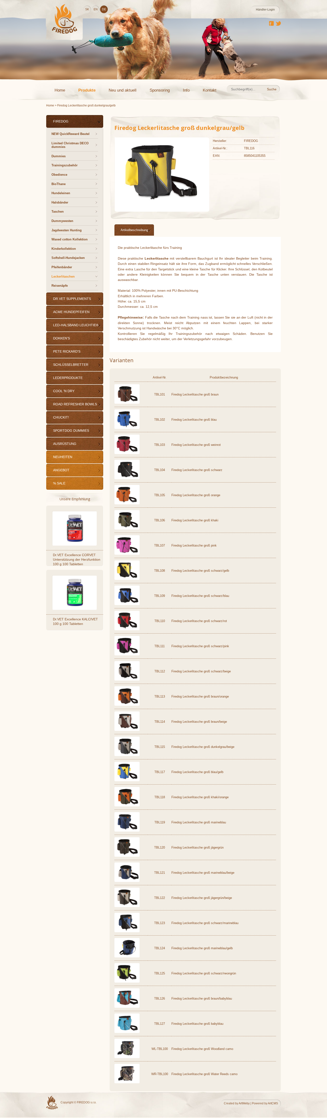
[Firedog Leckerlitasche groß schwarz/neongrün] (127, 981)
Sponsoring (160, 90)
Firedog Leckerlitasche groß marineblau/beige (202, 872)
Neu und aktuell (122, 90)
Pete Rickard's (66, 351)
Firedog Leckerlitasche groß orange (195, 495)
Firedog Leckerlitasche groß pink (194, 545)
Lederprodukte (68, 378)
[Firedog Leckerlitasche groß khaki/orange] (127, 805)
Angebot (61, 470)
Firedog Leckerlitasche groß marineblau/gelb (202, 948)
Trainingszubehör (64, 165)
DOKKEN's (61, 338)
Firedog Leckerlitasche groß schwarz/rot (199, 621)
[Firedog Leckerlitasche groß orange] (127, 503)
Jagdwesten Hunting (66, 230)
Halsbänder (59, 202)
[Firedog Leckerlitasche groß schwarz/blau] (127, 604)
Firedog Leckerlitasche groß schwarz (196, 470)
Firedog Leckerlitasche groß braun (195, 394)
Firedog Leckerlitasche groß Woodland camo (202, 1049)
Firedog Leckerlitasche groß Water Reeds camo (204, 1074)
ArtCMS (273, 1103)
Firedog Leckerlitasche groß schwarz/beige (201, 671)
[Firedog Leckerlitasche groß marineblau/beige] (127, 881)
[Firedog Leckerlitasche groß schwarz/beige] (127, 679)
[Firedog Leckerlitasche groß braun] (127, 402)
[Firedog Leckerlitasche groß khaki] (127, 528)
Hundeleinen (60, 193)
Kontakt (209, 90)
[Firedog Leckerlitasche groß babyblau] (127, 1032)
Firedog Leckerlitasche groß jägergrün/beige (201, 898)
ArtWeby (244, 1103)
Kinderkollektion (63, 248)
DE (104, 9)
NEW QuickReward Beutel (70, 134)
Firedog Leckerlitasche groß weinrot (196, 445)
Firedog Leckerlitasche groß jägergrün (197, 847)
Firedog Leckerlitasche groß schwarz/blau (200, 596)
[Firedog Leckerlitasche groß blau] (127, 428)
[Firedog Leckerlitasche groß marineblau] (127, 830)
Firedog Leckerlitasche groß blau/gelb (197, 772)
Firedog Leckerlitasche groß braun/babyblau (201, 998)
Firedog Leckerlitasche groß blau (194, 419)
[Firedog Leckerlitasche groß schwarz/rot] (127, 629)
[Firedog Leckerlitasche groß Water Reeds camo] (127, 1082)
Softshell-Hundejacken (68, 258)
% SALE (59, 483)
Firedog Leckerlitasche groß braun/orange (200, 696)
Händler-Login (265, 9)
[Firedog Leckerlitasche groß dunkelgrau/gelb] (160, 204)
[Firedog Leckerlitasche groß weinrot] (127, 453)
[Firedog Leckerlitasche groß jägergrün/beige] (127, 906)
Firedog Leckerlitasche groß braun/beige (199, 721)
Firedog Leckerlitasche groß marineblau (198, 822)
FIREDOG (60, 121)
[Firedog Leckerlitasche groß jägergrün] (127, 855)
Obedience (59, 174)
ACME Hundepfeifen (71, 312)
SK (87, 9)
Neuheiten (62, 457)
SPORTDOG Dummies (71, 430)
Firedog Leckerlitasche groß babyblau (197, 1023)
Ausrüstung (64, 444)
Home (60, 90)
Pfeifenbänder (61, 267)
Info (186, 90)
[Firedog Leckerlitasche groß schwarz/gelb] (127, 579)
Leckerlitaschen (63, 276)
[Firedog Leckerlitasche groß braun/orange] (127, 704)
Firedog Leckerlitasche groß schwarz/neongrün (203, 973)
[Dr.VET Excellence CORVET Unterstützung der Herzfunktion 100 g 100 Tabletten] (75, 528)
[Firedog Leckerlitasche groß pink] (127, 553)
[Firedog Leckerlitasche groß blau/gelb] (127, 780)
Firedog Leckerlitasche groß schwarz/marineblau (204, 923)
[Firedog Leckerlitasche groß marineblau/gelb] (127, 956)
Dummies (58, 156)
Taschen (57, 211)
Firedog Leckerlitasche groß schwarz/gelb (200, 570)
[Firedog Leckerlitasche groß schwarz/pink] (127, 654)
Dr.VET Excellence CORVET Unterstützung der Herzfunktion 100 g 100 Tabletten (76, 559)
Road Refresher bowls (75, 404)
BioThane (58, 184)
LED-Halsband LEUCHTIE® (75, 325)
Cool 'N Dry (63, 391)
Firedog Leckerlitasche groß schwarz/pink (200, 646)
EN (96, 9)
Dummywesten (62, 221)
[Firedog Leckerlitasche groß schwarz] (127, 478)
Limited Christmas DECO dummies (70, 145)
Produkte (87, 90)
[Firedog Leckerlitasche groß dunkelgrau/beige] (127, 755)
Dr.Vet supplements (72, 299)
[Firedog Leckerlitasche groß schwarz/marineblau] (127, 931)
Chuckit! (61, 417)
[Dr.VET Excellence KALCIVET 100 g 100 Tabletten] (75, 592)
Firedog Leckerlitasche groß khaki (194, 520)
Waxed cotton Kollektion (69, 239)
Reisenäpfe (59, 285)
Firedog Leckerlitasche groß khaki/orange (200, 797)
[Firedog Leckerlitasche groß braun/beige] (127, 730)
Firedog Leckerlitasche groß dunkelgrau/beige (202, 747)
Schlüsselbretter (70, 365)
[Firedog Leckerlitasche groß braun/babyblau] (127, 1006)
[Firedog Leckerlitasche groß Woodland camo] (127, 1057)
